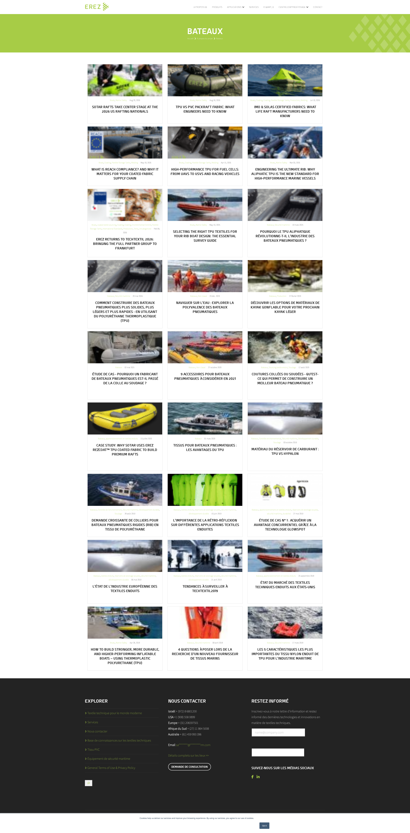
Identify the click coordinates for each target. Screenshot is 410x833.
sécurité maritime (228, 509)
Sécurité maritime (282, 224)
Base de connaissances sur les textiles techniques (119, 740)
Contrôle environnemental (270, 438)
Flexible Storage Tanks (280, 100)
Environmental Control (141, 224)
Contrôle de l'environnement (110, 509)
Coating (259, 100)
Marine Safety (121, 100)
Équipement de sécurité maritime (108, 759)
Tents (136, 228)
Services (92, 722)
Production (295, 100)
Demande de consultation (189, 766)
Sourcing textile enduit (278, 367)
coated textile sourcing (106, 224)
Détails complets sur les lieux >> (188, 755)
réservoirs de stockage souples (207, 509)
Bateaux (270, 224)
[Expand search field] (88, 783)
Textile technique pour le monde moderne (114, 713)
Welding (304, 100)
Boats (112, 100)
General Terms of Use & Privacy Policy (111, 768)
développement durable (199, 513)
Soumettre (262, 743)
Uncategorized (145, 228)
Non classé (202, 296)
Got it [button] (264, 825)
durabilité (287, 513)
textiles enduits (187, 509)
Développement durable (308, 438)
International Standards (112, 228)
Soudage (292, 367)
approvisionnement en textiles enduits (122, 438)
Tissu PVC (93, 749)
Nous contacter (97, 731)
